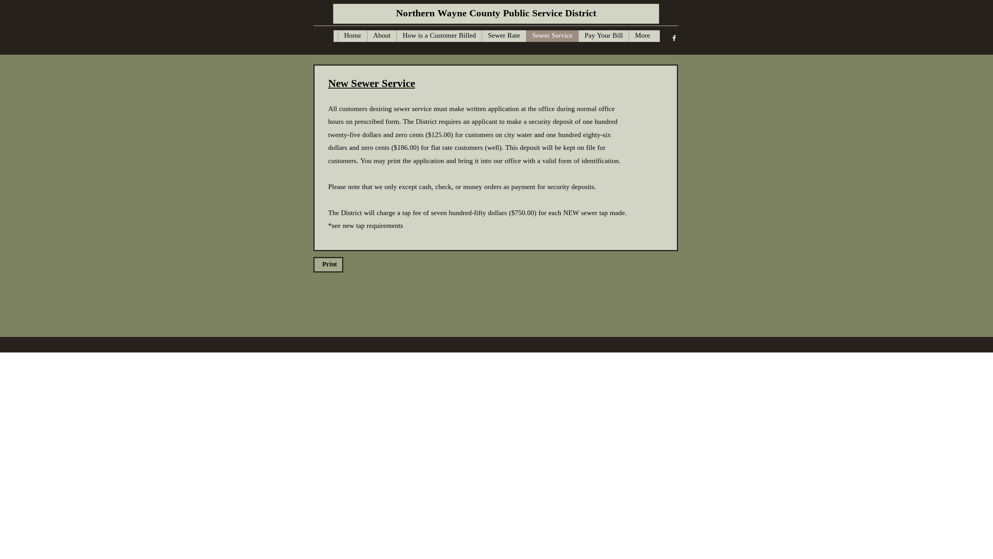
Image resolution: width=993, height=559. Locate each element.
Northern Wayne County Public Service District (496, 14)
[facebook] (674, 38)
